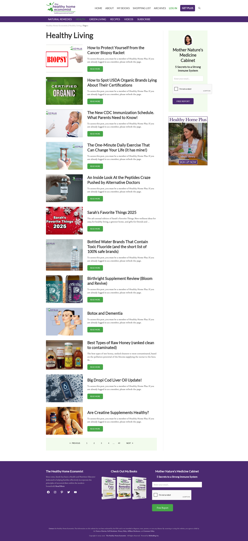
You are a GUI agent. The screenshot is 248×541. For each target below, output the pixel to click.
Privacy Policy (122, 531)
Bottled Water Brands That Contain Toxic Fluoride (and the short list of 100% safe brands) (117, 246)
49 (120, 443)
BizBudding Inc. (154, 536)
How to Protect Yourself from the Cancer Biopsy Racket (115, 50)
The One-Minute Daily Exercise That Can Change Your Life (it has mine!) (118, 147)
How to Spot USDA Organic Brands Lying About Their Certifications (122, 82)
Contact (51, 528)
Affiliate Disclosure (134, 531)
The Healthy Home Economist (116, 536)
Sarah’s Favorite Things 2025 (111, 212)
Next (128, 443)
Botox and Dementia (105, 313)
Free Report (183, 101)
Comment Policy (149, 531)
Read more (96, 69)
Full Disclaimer (112, 531)
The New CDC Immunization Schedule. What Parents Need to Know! (120, 115)
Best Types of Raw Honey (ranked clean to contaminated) (120, 345)
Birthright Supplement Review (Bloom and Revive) (119, 280)
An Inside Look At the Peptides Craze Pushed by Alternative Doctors (118, 180)
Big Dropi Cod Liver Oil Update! (114, 380)
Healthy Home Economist (57, 25)
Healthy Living (75, 25)
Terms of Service (101, 531)
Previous (76, 443)
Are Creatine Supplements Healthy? (118, 412)
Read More (60, 486)
